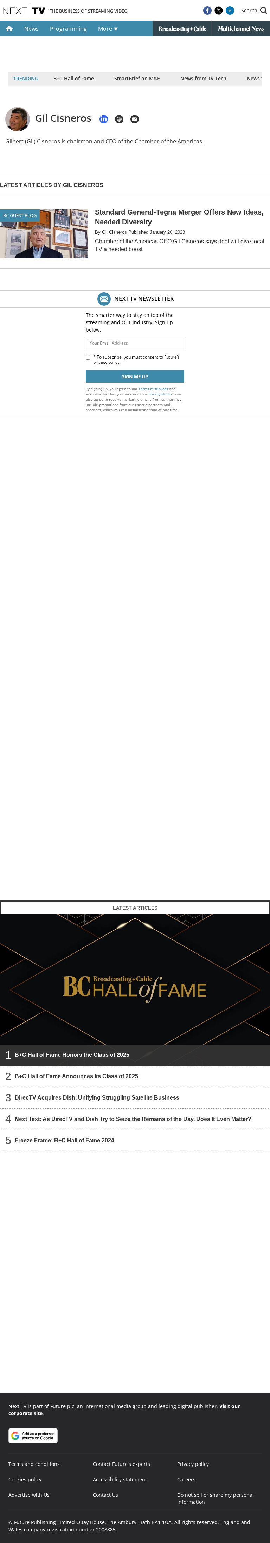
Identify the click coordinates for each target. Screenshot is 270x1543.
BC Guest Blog (20, 215)
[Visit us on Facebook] (207, 10)
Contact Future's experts (121, 1464)
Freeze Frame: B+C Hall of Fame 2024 (64, 1140)
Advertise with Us (29, 1494)
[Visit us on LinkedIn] (230, 10)
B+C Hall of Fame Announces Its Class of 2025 (76, 1076)
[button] (254, 10)
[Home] (9, 28)
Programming (68, 29)
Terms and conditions (34, 1464)
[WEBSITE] (119, 119)
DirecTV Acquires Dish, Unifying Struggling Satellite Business (97, 1097)
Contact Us (105, 1494)
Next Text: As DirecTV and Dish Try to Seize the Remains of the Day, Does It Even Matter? (133, 1119)
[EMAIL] (134, 119)
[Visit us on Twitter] (218, 10)
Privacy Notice (160, 394)
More (106, 29)
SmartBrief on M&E (137, 78)
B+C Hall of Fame (73, 78)
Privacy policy (193, 1464)
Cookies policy (24, 1479)
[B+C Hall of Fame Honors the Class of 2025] (135, 989)
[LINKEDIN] (103, 119)
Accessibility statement (120, 1479)
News (31, 29)
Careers (186, 1479)
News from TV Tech (203, 78)
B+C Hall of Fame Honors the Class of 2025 (72, 1055)
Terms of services (154, 388)
